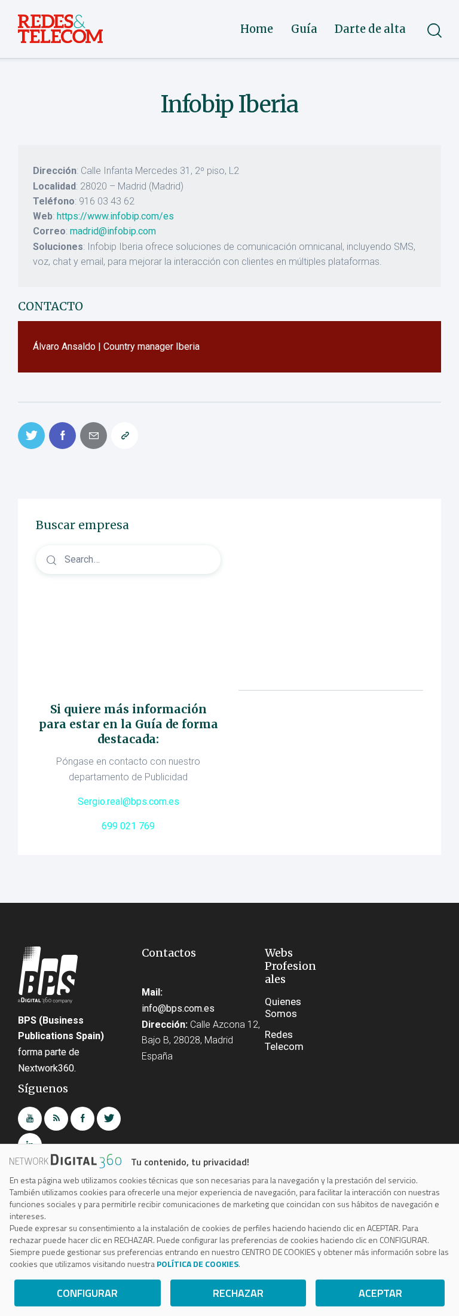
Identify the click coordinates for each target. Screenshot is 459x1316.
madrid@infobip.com (113, 231)
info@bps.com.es (178, 1008)
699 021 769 (128, 826)
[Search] (128, 559)
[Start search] (433, 30)
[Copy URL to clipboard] (124, 435)
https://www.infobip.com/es (115, 216)
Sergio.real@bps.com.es (128, 801)
